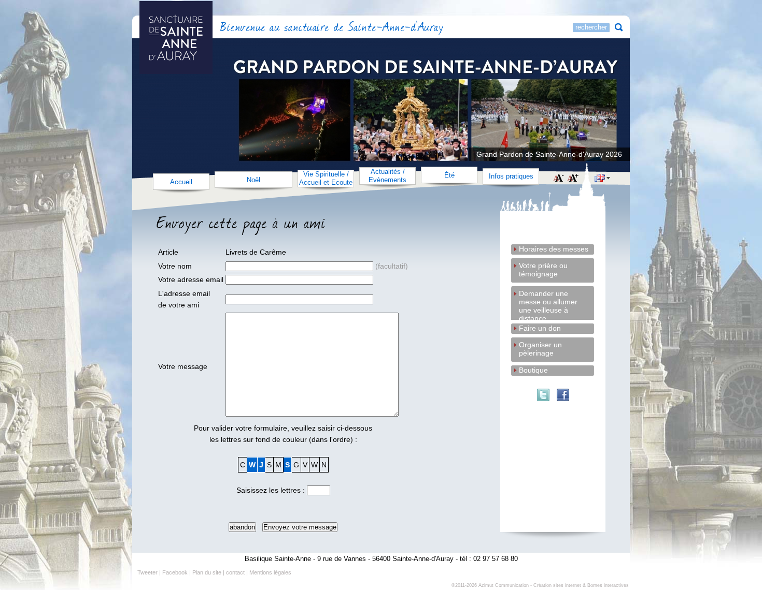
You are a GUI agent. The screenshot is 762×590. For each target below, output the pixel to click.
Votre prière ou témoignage (543, 266)
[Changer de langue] (602, 179)
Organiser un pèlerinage (540, 345)
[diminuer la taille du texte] (559, 178)
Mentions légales (270, 572)
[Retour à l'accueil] (204, 28)
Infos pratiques (511, 176)
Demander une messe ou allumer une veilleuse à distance (548, 294)
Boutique (533, 370)
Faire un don (540, 328)
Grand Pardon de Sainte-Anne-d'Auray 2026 (549, 154)
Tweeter (147, 572)
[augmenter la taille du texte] (573, 178)
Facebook (175, 572)
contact (235, 572)
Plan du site (206, 572)
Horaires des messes (553, 249)
